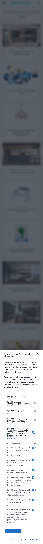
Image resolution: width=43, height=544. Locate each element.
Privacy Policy (35, 539)
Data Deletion (8, 539)
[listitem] (21, 397)
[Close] (38, 354)
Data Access (21, 539)
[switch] (34, 403)
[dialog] (21, 447)
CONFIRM (13, 531)
